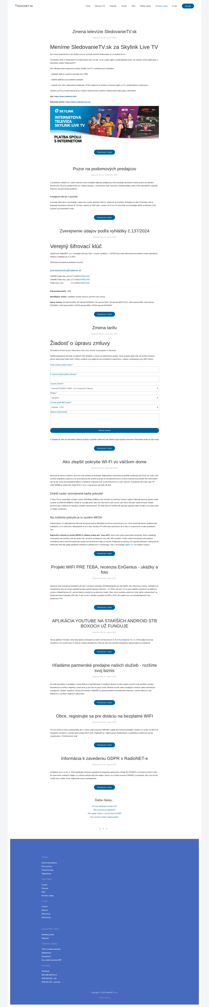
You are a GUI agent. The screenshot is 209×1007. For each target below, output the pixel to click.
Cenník (124, 6)
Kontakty (46, 965)
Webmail (45, 938)
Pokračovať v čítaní (104, 152)
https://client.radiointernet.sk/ (78, 102)
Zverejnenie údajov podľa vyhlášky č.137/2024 (104, 230)
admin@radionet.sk (49, 975)
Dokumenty (46, 917)
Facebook (45, 971)
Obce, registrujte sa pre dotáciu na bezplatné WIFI (104, 716)
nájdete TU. (129, 545)
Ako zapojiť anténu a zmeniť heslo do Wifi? (104, 813)
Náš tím (45, 910)
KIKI (61, 598)
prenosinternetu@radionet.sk (65, 270)
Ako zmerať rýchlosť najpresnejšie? (104, 817)
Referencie (46, 914)
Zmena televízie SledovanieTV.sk (104, 31)
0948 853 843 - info (49, 978)
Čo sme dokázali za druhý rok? (104, 806)
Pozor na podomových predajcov (104, 168)
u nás (83, 485)
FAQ (133, 6)
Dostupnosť (46, 956)
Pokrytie (113, 6)
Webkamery (46, 953)
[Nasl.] (109, 827)
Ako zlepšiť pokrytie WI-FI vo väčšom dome (104, 461)
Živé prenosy (47, 866)
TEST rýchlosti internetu (51, 949)
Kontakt (188, 6)
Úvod (88, 6)
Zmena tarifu (104, 327)
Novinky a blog (161, 6)
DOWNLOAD (84, 276)
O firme (45, 907)
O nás (174, 6)
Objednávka (46, 874)
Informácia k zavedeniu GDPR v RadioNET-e (104, 758)
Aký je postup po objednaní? (104, 810)
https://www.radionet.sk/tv (65, 96)
